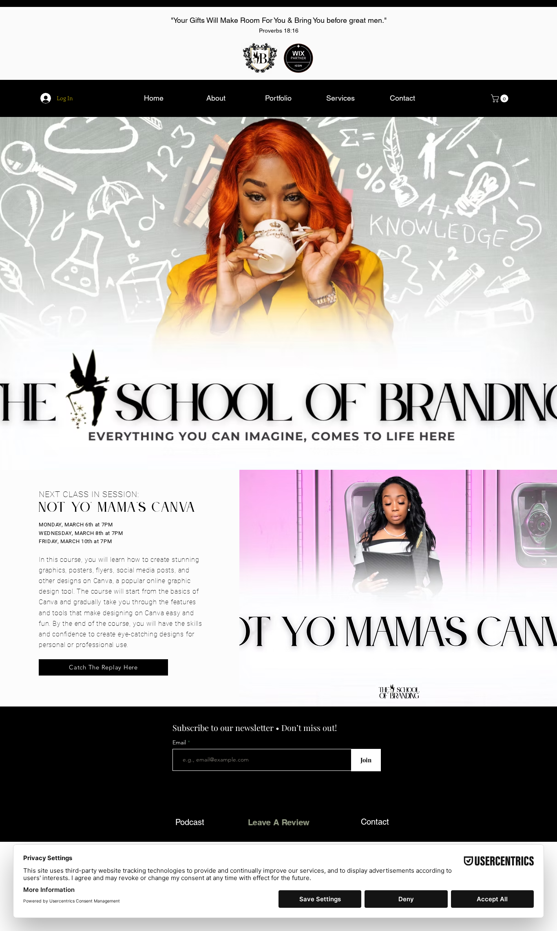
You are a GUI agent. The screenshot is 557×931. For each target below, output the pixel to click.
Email (180, 742)
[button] (500, 98)
